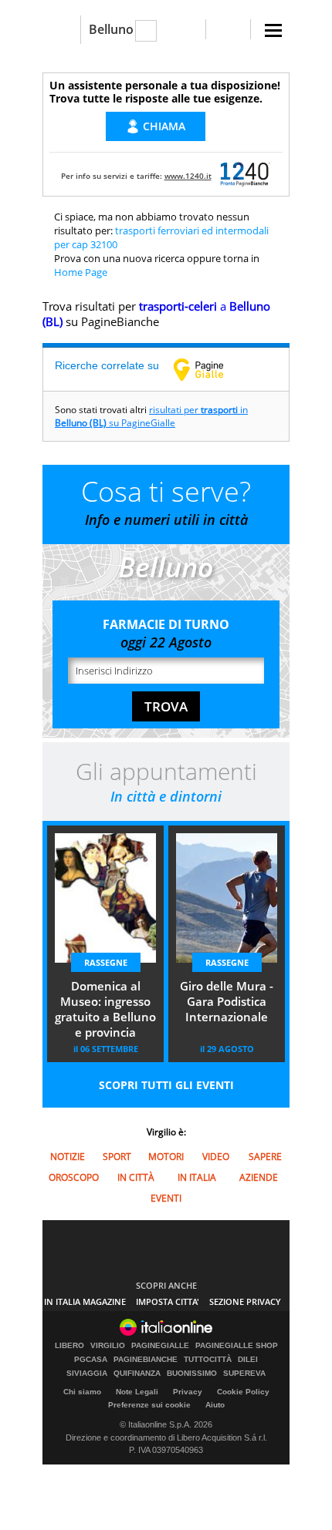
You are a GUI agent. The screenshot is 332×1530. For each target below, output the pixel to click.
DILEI (248, 1360)
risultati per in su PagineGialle (151, 416)
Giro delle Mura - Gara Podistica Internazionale (226, 1001)
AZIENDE (258, 1177)
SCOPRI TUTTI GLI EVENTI (166, 1085)
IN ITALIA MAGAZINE (85, 1301)
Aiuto (215, 1405)
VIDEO (215, 1156)
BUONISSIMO (192, 1373)
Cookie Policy (243, 1391)
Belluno (111, 29)
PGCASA (90, 1360)
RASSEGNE (105, 962)
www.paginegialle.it (210, 369)
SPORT (117, 1156)
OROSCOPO (74, 1177)
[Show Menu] (273, 30)
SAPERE (265, 1156)
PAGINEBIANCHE (145, 1360)
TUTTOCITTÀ (208, 1360)
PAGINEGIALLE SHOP (236, 1346)
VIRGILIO (107, 1346)
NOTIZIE (67, 1156)
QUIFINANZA (137, 1373)
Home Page (80, 272)
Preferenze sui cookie (149, 1405)
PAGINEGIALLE (160, 1346)
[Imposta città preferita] (61, 29)
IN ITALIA (197, 1177)
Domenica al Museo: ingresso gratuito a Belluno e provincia (105, 1009)
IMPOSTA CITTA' (167, 1301)
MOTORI (166, 1156)
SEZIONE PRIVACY (245, 1301)
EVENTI (166, 1198)
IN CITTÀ (135, 1177)
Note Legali (137, 1391)
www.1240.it (188, 175)
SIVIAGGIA (86, 1373)
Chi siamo (82, 1391)
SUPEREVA (244, 1373)
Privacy (187, 1391)
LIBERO (69, 1346)
